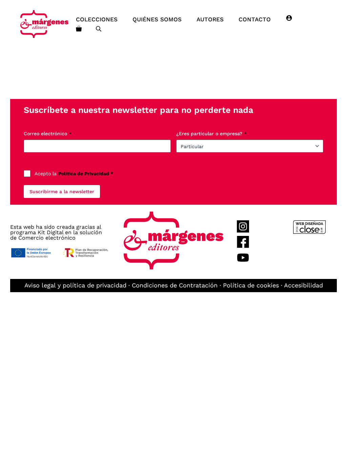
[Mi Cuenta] (289, 19)
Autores (210, 19)
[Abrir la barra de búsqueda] (99, 29)
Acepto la (74, 173)
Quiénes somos (157, 19)
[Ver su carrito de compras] (78, 29)
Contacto (255, 19)
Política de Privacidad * (85, 173)
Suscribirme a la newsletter (61, 191)
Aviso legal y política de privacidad (75, 285)
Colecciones (97, 19)
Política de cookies (251, 285)
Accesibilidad (303, 285)
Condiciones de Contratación (175, 285)
